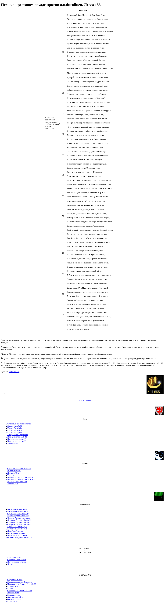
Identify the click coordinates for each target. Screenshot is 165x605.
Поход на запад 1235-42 (17, 437)
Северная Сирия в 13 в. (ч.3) (19, 524)
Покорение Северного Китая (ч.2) (21, 479)
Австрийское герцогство (17, 435)
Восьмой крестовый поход (18, 516)
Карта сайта (12, 601)
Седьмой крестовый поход (18, 514)
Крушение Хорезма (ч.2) (17, 529)
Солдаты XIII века (14, 580)
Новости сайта (13, 593)
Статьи (10, 564)
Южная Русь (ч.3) (14, 430)
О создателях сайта (15, 597)
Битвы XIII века (14, 586)
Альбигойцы (14, 372)
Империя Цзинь (14, 471)
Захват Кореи (12, 484)
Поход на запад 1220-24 (17, 535)
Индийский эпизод (15, 531)
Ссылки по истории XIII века (19, 591)
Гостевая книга (13, 595)
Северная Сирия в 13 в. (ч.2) (19, 522)
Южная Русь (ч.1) (14, 426)
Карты (10, 588)
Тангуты (10, 475)
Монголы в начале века (17, 482)
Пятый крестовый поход (17, 509)
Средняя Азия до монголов (18, 518)
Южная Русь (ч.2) (14, 428)
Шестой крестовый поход (18, 511)
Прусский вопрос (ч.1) (16, 439)
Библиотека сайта (14, 557)
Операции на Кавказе (16, 533)
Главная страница (85, 400)
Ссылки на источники (16, 560)
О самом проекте (14, 599)
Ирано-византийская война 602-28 (21, 584)
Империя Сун (13, 473)
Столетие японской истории (19, 469)
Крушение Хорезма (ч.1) (17, 527)
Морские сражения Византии (19, 582)
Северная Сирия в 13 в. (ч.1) (19, 520)
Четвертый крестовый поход (19, 424)
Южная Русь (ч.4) (14, 432)
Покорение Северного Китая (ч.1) (21, 477)
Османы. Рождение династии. (19, 537)
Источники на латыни (16, 562)
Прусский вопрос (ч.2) (16, 441)
